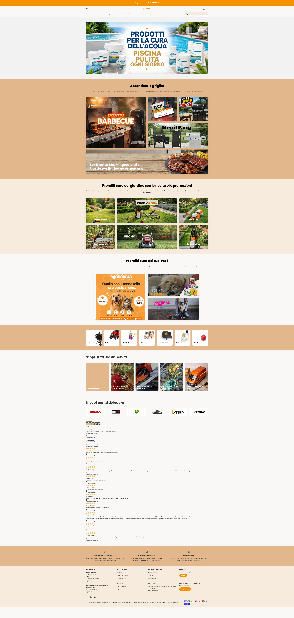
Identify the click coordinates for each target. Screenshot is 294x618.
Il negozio (147, 14)
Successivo (96, 446)
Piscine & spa (96, 14)
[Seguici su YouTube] (95, 597)
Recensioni (175, 602)
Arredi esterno (136, 14)
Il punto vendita (152, 573)
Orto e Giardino (120, 14)
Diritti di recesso (121, 586)
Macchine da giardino (108, 14)
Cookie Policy (169, 602)
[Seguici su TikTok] (98, 597)
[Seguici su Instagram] (91, 597)
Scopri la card (185, 589)
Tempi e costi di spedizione (125, 581)
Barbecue (88, 14)
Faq (118, 589)
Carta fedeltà (152, 578)
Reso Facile (120, 584)
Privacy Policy (162, 602)
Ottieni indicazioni (153, 590)
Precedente (89, 446)
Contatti (119, 573)
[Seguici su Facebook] (87, 597)
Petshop (128, 14)
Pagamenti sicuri (121, 578)
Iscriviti (183, 575)
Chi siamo (151, 575)
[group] (147, 48)
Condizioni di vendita (123, 575)
